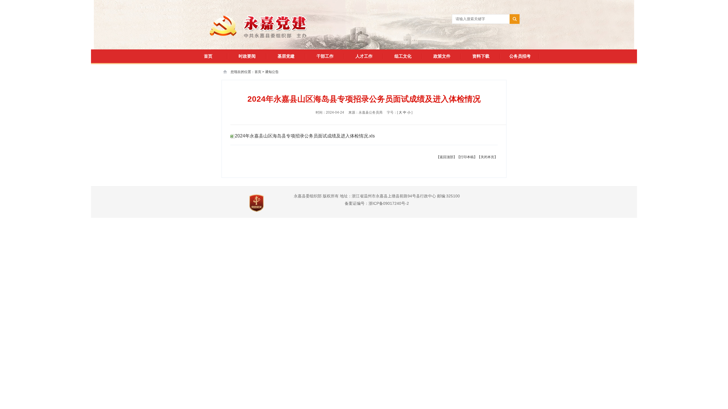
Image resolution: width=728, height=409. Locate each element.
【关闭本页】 (487, 157)
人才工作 (364, 56)
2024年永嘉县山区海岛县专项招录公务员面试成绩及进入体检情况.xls (305, 135)
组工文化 (402, 56)
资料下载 (480, 56)
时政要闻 (247, 56)
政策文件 (441, 56)
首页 (208, 56)
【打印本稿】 (467, 157)
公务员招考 (520, 56)
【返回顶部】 (446, 157)
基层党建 (286, 56)
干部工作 (325, 56)
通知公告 (272, 72)
